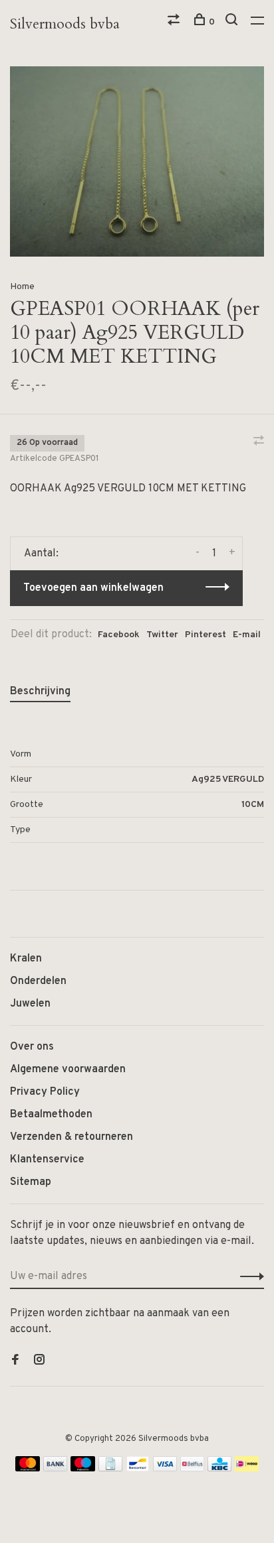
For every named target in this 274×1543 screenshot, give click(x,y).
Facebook (119, 635)
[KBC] (219, 1468)
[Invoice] (110, 1468)
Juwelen (30, 1004)
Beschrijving (40, 691)
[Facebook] (15, 1361)
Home (22, 286)
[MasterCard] (27, 1468)
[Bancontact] (138, 1468)
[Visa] (165, 1468)
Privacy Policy (45, 1092)
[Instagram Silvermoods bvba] (39, 1361)
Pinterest (205, 635)
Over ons (32, 1047)
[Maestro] (82, 1468)
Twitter (162, 635)
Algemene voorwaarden (68, 1069)
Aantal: (41, 553)
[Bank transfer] (55, 1468)
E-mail (247, 635)
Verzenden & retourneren (71, 1137)
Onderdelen (38, 981)
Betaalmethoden (51, 1114)
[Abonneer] (248, 1276)
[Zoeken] (233, 22)
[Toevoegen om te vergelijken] (258, 442)
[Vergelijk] (175, 22)
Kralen (26, 958)
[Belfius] (192, 1468)
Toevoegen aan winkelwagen (93, 588)
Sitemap (30, 1182)
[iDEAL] (247, 1468)
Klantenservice (47, 1159)
